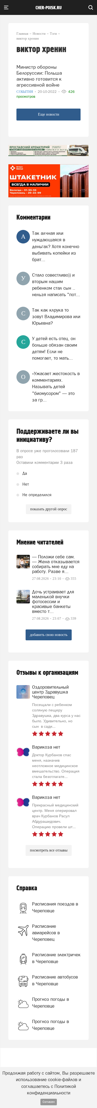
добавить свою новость (48, 635)
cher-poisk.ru (49, 8)
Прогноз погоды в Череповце (50, 1002)
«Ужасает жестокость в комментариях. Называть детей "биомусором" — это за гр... (56, 387)
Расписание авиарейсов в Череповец (46, 932)
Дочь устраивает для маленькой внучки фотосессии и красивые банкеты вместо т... (53, 601)
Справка (26, 888)
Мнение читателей (39, 542)
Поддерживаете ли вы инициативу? (47, 436)
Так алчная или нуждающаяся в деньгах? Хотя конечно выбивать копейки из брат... (55, 246)
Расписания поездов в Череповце (55, 907)
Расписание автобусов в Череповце (55, 980)
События (25, 92)
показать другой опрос (48, 509)
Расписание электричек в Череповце (56, 958)
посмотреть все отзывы (48, 850)
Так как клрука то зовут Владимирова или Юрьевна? (56, 316)
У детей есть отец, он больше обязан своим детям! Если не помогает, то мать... (54, 348)
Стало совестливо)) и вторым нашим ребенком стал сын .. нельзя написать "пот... (56, 284)
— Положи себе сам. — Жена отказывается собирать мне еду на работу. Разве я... (55, 564)
